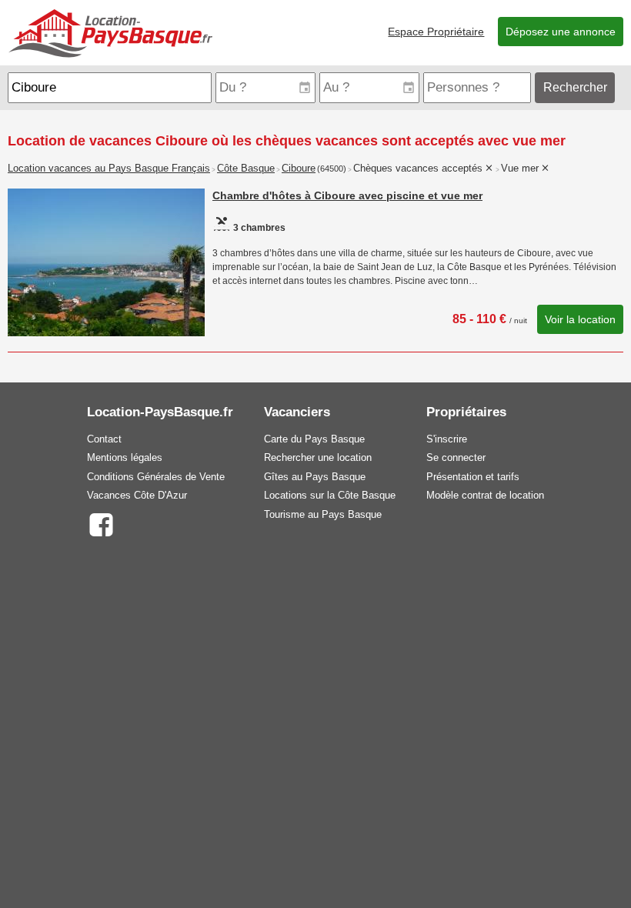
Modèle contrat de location (485, 495)
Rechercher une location (318, 457)
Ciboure (299, 168)
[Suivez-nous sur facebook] (100, 523)
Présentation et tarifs (472, 476)
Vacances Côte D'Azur (137, 495)
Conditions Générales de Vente (156, 476)
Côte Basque (246, 168)
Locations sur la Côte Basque (330, 495)
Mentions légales (124, 457)
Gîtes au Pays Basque (315, 476)
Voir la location (580, 319)
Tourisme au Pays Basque (323, 514)
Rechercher (575, 87)
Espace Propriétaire (436, 31)
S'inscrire (446, 439)
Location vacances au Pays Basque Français (109, 168)
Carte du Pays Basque (314, 439)
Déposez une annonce (561, 31)
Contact (104, 439)
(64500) (331, 168)
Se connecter (456, 457)
